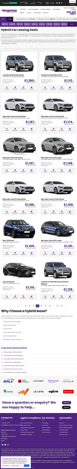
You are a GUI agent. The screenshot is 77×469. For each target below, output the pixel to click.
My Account (32, 3)
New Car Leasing (33, 9)
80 (29, 306)
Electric (22, 13)
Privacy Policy (23, 430)
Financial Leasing (63, 430)
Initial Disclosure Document (27, 427)
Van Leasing (56, 9)
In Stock (29, 13)
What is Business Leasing (65, 425)
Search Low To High (24, 3)
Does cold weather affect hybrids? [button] (12, 366)
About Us (45, 13)
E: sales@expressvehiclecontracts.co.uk (11, 425)
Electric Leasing (46, 427)
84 (45, 306)
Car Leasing (45, 423)
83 (41, 306)
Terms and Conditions (26, 423)
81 (33, 306)
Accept (27, 465)
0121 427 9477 (71, 13)
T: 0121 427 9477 (5, 423)
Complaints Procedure (26, 434)
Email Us (66, 407)
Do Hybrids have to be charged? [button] (12, 355)
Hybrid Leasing (45, 430)
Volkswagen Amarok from (21, 19)
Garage (52, 3)
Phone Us (66, 403)
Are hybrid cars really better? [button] (11, 362)
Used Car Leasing (45, 9)
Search (72, 24)
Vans (9, 19)
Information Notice (25, 425)
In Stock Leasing (46, 432)
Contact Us (39, 3)
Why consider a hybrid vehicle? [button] (11, 352)
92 (57, 306)
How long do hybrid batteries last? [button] (12, 359)
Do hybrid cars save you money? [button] (12, 369)
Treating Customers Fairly (27, 432)
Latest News (47, 3)
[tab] (38, 352)
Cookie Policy (5, 465)
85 (50, 306)
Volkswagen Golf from (42, 19)
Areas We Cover (63, 434)
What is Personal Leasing (65, 427)
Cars (3, 19)
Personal (72, 1)
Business (72, 4)
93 (61, 306)
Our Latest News (63, 432)
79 (25, 306)
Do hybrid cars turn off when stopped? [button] (14, 372)
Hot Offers (23, 9)
